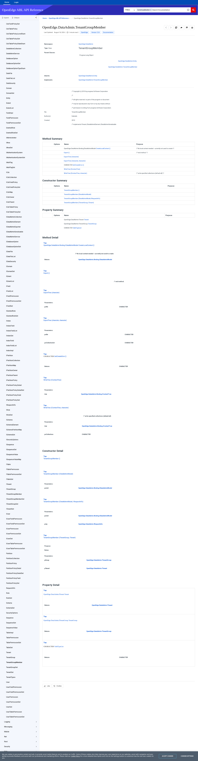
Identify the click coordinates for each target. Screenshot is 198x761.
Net (5, 737)
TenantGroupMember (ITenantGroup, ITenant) (79, 202)
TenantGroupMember (14, 662)
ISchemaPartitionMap (14, 430)
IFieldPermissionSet (13, 301)
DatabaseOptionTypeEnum (15, 68)
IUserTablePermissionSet (15, 549)
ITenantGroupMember (14, 494)
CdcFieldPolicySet (13, 24)
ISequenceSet (11, 450)
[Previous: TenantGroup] (166, 27)
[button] (151, 10)
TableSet (9, 647)
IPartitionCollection (13, 360)
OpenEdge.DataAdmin (86, 44)
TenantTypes (10, 677)
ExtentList (10, 108)
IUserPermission (12, 529)
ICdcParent (10, 202)
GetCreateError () (78, 165)
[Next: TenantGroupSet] (171, 27)
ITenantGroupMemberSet (15, 499)
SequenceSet (11, 623)
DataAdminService (12, 54)
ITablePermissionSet (13, 474)
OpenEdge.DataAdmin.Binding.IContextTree (96, 394)
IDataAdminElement (13, 222)
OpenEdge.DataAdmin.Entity (127, 61)
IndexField (10, 341)
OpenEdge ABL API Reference (59, 18)
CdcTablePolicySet (13, 39)
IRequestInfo (11, 405)
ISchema (9, 420)
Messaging (8, 727)
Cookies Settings (187, 756)
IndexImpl (9, 351)
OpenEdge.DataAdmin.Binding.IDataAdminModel (61, 245)
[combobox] (161, 9)
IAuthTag (9, 162)
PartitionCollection (12, 558)
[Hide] (36, 17)
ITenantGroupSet (12, 504)
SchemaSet (10, 608)
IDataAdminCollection (14, 217)
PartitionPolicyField (13, 578)
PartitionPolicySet (12, 583)
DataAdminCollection (13, 49)
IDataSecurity (11, 261)
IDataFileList (10, 256)
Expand (6, 18)
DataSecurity (10, 83)
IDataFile (9, 252)
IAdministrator (11, 138)
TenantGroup (10, 657)
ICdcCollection (11, 177)
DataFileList (10, 78)
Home (7, 2)
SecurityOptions (12, 613)
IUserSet (9, 539)
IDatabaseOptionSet (13, 247)
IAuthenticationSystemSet (15, 157)
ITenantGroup (11, 489)
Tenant (8, 652)
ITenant (8, 484)
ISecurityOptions (12, 440)
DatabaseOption (12, 58)
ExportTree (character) (71, 157)
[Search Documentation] (193, 9)
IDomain (9, 266)
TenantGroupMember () (71, 190)
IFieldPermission (12, 296)
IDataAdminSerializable (14, 232)
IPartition (9, 355)
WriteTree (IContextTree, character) (75, 173)
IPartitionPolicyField (13, 395)
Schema (9, 603)
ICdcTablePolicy (12, 207)
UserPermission (12, 697)
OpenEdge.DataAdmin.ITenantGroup (98, 560)
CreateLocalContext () (103, 148)
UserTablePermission (14, 712)
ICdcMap (9, 192)
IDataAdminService (13, 237)
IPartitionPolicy (11, 380)
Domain (9, 88)
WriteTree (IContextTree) (72, 169)
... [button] (71, 18)
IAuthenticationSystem (14, 153)
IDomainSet (10, 271)
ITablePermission (12, 469)
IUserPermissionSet (13, 534)
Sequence (9, 618)
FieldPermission (12, 118)
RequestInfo (10, 588)
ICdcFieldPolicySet (13, 187)
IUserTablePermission (14, 544)
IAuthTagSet (10, 167)
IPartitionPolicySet (13, 400)
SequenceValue (11, 628)
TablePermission (12, 638)
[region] (99, 756)
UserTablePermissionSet (15, 717)
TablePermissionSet (13, 643)
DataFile (9, 73)
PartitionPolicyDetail (13, 568)
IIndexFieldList (11, 331)
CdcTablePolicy (11, 29)
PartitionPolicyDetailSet (15, 573)
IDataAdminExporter (13, 227)
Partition (9, 553)
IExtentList (10, 281)
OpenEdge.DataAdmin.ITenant (96, 568)
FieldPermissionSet (13, 123)
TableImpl (9, 633)
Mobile (6, 732)
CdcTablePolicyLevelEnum (15, 34)
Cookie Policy (75, 756)
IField (8, 286)
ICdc (7, 172)
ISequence (10, 445)
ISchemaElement (12, 425)
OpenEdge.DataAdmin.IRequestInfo (90, 524)
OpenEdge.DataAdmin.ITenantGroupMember (93, 80)
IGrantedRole (11, 311)
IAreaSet (9, 148)
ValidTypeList (77, 228)
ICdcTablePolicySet (13, 212)
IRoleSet (9, 415)
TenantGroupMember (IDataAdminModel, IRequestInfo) (82, 198)
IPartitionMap (11, 365)
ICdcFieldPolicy (12, 182)
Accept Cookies (167, 756)
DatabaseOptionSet (13, 63)
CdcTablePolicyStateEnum (15, 44)
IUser (8, 514)
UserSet (9, 707)
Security (7, 746)
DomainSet (10, 93)
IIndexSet (9, 336)
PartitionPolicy (11, 563)
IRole (8, 410)
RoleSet (9, 598)
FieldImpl (9, 113)
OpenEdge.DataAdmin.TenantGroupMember (122, 67)
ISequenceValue (12, 454)
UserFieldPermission (14, 687)
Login (16, 2)
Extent (8, 103)
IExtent (8, 276)
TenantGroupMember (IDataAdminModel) (77, 194)
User (8, 682)
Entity (8, 98)
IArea (8, 143)
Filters (127, 10)
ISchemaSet (10, 435)
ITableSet (9, 479)
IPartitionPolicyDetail (14, 385)
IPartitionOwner (11, 370)
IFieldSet (9, 306)
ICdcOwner (10, 197)
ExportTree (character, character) (75, 161)
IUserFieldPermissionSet (15, 524)
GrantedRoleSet (12, 133)
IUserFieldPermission (14, 519)
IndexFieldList (11, 346)
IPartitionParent (12, 375)
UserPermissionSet (13, 702)
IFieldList (9, 291)
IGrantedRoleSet (12, 316)
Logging (7, 722)
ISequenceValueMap (13, 459)
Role (7, 593)
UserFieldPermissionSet (15, 692)
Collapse (16, 18)
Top (45, 243)
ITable (8, 464)
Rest (6, 742)
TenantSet (9, 672)
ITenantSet (10, 509)
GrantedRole (10, 128)
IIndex (8, 321)
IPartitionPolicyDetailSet (15, 390)
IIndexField (10, 326)
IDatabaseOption (12, 242)
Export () (67, 152)
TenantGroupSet (12, 667)
